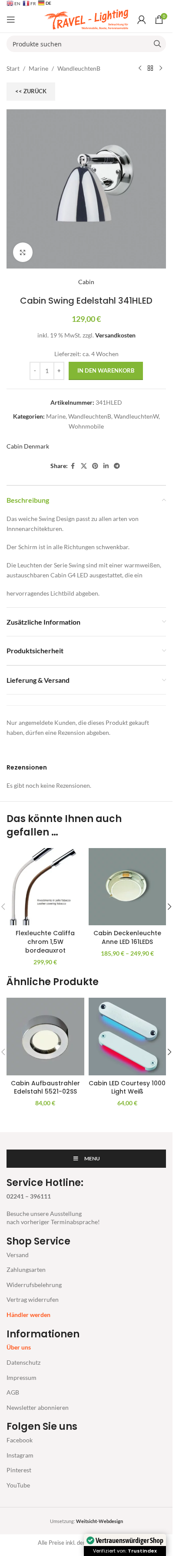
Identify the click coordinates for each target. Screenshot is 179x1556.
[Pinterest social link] (95, 466)
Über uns (19, 1347)
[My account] (141, 19)
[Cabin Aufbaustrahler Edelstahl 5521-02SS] (45, 1036)
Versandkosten (115, 335)
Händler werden (28, 1314)
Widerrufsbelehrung (34, 1284)
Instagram (20, 1455)
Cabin (86, 281)
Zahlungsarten (26, 1269)
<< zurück (30, 91)
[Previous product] (140, 68)
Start (13, 68)
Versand (18, 1254)
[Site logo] (86, 19)
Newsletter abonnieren (38, 1407)
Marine (38, 68)
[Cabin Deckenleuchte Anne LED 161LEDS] (127, 887)
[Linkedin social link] (106, 466)
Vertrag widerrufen (33, 1299)
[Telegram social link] (117, 466)
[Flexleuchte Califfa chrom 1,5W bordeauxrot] (45, 887)
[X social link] (84, 466)
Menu (92, 1158)
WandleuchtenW (136, 416)
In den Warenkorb (105, 370)
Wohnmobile (86, 426)
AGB (13, 1392)
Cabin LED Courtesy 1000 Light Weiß (127, 1087)
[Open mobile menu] (11, 19)
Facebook (20, 1440)
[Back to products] (150, 68)
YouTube (18, 1485)
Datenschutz (23, 1362)
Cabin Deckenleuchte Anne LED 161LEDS (127, 937)
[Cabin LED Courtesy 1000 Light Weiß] (127, 1036)
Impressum (21, 1377)
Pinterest (19, 1470)
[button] (169, 906)
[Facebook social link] (73, 466)
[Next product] (161, 68)
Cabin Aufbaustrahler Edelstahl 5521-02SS (45, 1087)
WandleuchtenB (78, 68)
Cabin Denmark (28, 446)
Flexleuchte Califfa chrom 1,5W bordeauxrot (45, 941)
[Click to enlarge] (23, 252)
